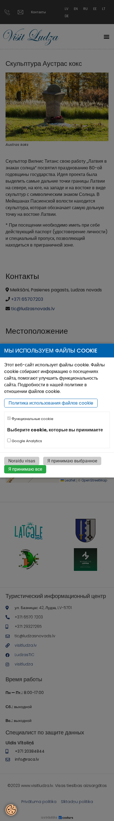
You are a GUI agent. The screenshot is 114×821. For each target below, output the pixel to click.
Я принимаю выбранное (72, 460)
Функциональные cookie (32, 418)
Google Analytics (26, 441)
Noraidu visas (21, 460)
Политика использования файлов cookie (51, 403)
